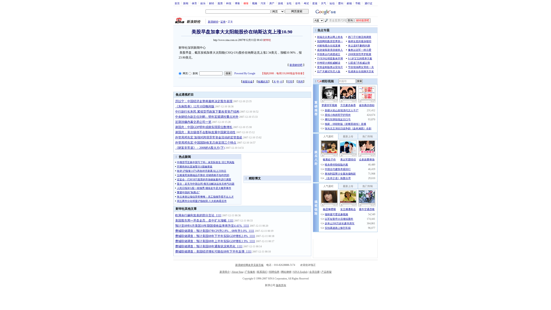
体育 (194, 3)
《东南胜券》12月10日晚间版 (194, 106)
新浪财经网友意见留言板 (249, 265)
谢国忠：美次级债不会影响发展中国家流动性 (205, 132)
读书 (297, 3)
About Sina (237, 271)
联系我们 (262, 271)
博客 (237, 3)
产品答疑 (326, 271)
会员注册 (314, 271)
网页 (185, 73)
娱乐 (203, 3)
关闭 (300, 81)
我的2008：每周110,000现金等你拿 (283, 73)
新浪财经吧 (295, 65)
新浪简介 (225, 271)
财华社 (267, 40)
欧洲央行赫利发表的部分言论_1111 (198, 215)
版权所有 (281, 285)
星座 (314, 3)
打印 (290, 81)
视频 (254, 3)
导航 (358, 3)
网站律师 (286, 271)
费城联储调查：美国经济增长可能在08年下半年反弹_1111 (213, 251)
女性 (289, 3)
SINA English (300, 271)
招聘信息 (274, 271)
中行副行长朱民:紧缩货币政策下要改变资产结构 (207, 111)
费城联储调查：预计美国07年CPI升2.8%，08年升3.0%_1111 (214, 230)
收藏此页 (263, 81)
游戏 (280, 3)
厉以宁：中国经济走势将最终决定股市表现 (203, 101)
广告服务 (250, 271)
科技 (228, 3)
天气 (323, 3)
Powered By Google (244, 73)
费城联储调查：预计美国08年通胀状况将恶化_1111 (209, 246)
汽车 (263, 3)
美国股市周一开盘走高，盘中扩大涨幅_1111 (204, 220)
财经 (211, 3)
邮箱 (349, 3)
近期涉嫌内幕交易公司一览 (193, 122)
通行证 (368, 3)
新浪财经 (213, 21)
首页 (177, 3)
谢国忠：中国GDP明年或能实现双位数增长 (203, 127)
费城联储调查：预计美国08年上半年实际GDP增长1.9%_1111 (215, 241)
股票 (220, 3)
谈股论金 (247, 81)
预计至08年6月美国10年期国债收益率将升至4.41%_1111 (212, 225)
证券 (223, 21)
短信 (332, 3)
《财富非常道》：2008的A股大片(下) (200, 147)
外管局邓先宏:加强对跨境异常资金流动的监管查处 (208, 137)
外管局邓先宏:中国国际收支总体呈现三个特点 (205, 142)
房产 (271, 3)
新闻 (185, 3)
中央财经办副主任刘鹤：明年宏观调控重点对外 (206, 116)
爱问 (340, 3)
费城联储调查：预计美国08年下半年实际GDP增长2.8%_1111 (215, 236)
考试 (306, 3)
